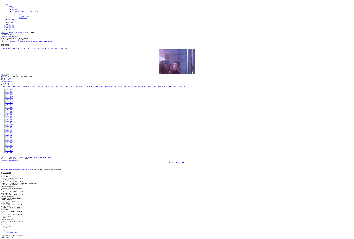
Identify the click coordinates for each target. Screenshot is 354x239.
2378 (88, 86)
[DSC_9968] (8, 149)
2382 (115, 86)
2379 (95, 86)
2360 (42, 48)
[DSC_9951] (8, 136)
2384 (128, 86)
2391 (174, 86)
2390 (168, 86)
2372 (48, 86)
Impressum (7, 231)
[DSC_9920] (8, 116)
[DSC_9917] (8, 114)
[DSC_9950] (8, 134)
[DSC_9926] (8, 126)
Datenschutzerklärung (10, 232)
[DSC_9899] (8, 99)
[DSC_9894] (8, 96)
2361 (48, 48)
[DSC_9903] (8, 101)
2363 (61, 48)
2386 (141, 86)
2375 (68, 86)
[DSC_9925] (8, 124)
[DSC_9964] (8, 147)
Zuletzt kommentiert (37, 41)
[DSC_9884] (8, 94)
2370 (35, 86)
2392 (181, 86)
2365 (2, 86)
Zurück (9, 78)
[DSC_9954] (8, 141)
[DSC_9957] (8, 144)
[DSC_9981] (8, 151)
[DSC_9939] (8, 131)
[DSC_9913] (8, 109)
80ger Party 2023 (21, 32)
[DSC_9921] (8, 118)
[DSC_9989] (8, 89)
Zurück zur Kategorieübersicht (10, 36)
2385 (134, 86)
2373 (55, 86)
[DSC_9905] (8, 103)
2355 (8, 48)
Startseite (11, 32)
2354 (2, 48)
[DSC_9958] (8, 146)
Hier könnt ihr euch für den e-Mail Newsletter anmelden (17, 169)
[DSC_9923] (8, 121)
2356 (15, 48)
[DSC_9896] (8, 98)
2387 (148, 86)
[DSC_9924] (8, 123)
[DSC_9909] (8, 106)
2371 (42, 86)
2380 (101, 86)
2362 (55, 48)
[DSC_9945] (8, 132)
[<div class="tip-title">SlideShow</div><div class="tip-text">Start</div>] (3, 75)
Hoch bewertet (10, 41)
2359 (35, 48)
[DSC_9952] (8, 137)
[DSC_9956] (8, 142)
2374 (61, 86)
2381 (108, 86)
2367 (15, 86)
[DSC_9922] (8, 119)
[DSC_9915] (8, 111)
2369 (28, 86)
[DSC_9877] (8, 91)
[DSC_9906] (8, 104)
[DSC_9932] (8, 127)
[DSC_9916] (8, 113)
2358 (28, 48)
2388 (154, 86)
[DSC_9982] (8, 152)
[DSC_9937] (8, 129)
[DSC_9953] (8, 139)
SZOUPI (10, 237)
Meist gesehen (48, 41)
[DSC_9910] (8, 108)
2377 (81, 86)
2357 (22, 48)
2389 (161, 86)
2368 (22, 86)
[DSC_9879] (8, 93)
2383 (121, 86)
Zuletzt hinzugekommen (23, 41)
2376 (75, 86)
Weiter (3, 83)
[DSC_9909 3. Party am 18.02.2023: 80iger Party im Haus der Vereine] (177, 73)
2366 (8, 86)
